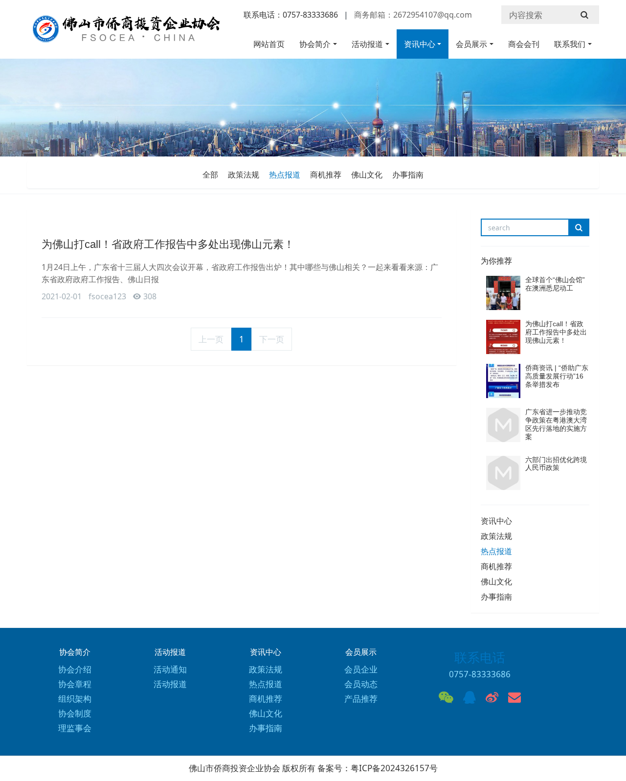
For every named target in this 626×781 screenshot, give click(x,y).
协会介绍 (74, 669)
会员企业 (361, 669)
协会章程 (74, 684)
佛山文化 (366, 174)
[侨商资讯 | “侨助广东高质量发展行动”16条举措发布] (503, 381)
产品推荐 (361, 698)
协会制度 (74, 713)
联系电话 (479, 657)
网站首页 (269, 44)
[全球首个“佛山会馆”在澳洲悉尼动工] (503, 293)
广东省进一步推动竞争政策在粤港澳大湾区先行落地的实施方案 (556, 424)
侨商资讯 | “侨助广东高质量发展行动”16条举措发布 (556, 376)
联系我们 (569, 44)
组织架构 (74, 698)
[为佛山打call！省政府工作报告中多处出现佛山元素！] (503, 337)
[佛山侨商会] (125, 33)
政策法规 (243, 174)
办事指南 (408, 174)
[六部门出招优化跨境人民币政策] (503, 473)
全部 (210, 174)
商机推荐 (325, 174)
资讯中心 (419, 44)
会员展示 (471, 44)
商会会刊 (523, 44)
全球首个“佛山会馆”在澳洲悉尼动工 (555, 284)
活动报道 (367, 44)
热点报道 (284, 174)
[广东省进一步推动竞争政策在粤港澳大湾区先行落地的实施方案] (503, 425)
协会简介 (315, 44)
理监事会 (74, 728)
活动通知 (170, 669)
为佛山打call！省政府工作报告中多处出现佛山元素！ (168, 244)
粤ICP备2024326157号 (394, 768)
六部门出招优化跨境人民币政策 (556, 464)
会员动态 (361, 684)
